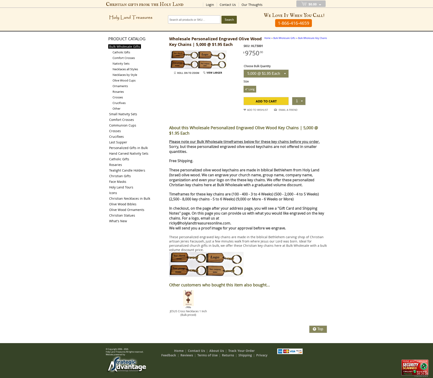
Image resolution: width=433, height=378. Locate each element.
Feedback (168, 355)
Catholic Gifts (121, 52)
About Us (216, 351)
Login (210, 4)
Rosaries (118, 92)
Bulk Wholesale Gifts (124, 46)
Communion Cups (122, 125)
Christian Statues (122, 215)
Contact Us (228, 4)
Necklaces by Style (125, 75)
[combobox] (266, 74)
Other (116, 108)
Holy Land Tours (121, 187)
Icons (113, 193)
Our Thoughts (252, 4)
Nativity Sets (121, 63)
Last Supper (118, 142)
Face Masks (117, 181)
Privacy (261, 355)
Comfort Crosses (124, 58)
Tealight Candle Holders (127, 170)
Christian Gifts (120, 176)
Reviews (186, 355)
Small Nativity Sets (123, 114)
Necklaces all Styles (125, 69)
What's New (118, 221)
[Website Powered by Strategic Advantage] (126, 371)
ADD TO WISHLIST (257, 109)
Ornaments (120, 86)
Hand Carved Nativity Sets (128, 153)
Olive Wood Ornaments (126, 210)
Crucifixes (119, 103)
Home (179, 351)
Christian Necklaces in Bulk (129, 198)
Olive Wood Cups (124, 80)
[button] (266, 101)
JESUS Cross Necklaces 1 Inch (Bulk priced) (188, 313)
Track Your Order (241, 351)
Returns (228, 355)
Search (229, 19)
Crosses (118, 97)
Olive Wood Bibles (122, 204)
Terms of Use (207, 355)
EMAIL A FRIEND (288, 109)
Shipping (245, 355)
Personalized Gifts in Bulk (128, 148)
